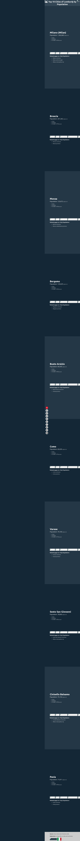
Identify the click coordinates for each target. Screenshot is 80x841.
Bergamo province (57, 308)
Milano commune (57, 58)
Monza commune (57, 224)
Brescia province (56, 143)
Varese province (56, 391)
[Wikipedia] (52, 53)
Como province (56, 474)
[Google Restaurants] (72, 53)
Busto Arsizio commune (58, 389)
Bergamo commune (57, 307)
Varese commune (57, 554)
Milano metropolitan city (58, 62)
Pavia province (56, 804)
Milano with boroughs (58, 60)
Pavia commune (56, 802)
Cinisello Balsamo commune (59, 719)
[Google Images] (63, 53)
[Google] (57, 53)
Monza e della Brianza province (60, 226)
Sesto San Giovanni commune (59, 637)
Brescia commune (57, 141)
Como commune (56, 472)
